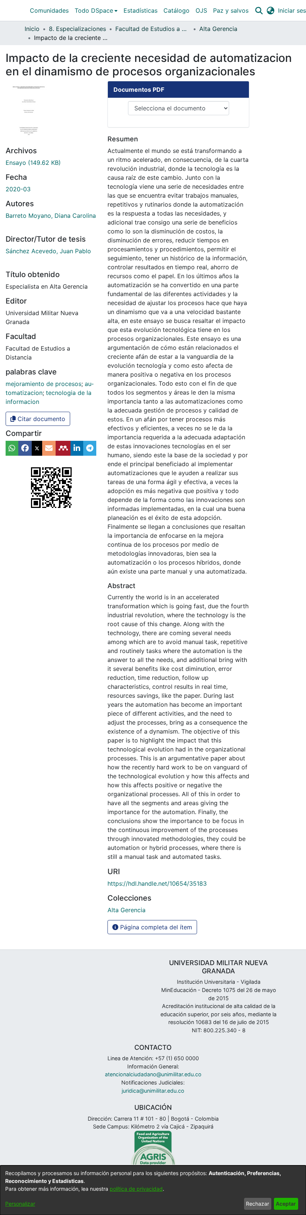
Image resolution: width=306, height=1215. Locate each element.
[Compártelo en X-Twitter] (37, 448)
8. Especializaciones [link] (77, 28)
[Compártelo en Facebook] (25, 448)
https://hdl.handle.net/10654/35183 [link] (157, 883)
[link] (33, 162)
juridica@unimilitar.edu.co (153, 1090)
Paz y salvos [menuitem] (231, 10)
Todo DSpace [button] (94, 10)
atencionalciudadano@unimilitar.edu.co (153, 1074)
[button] (258, 10)
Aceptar (286, 1203)
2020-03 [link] (18, 189)
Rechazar (257, 1203)
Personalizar (20, 1203)
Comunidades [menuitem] (49, 10)
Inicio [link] (32, 28)
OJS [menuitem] (201, 10)
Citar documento (40, 419)
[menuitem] (96, 10)
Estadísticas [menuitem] (140, 10)
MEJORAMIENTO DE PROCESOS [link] (43, 383)
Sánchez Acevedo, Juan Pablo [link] (48, 251)
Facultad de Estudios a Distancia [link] (152, 28)
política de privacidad (136, 1189)
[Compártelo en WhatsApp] (12, 448)
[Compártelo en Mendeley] (63, 448)
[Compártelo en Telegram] (89, 448)
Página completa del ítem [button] (155, 927)
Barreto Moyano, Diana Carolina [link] (51, 215)
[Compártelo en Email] (49, 448)
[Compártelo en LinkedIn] (77, 448)
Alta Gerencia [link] (218, 28)
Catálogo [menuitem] (176, 10)
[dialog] (153, 1190)
